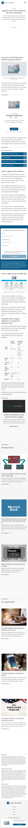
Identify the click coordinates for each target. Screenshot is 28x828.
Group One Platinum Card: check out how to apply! (14, 416)
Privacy (14, 807)
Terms (14, 809)
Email (3, 233)
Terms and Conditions (17, 263)
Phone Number (5, 239)
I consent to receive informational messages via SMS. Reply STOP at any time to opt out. (15, 252)
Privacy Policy (10, 263)
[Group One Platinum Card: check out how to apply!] (14, 406)
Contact (14, 814)
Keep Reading (13, 426)
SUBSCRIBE (14, 256)
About (14, 811)
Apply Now (14, 129)
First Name (4, 245)
